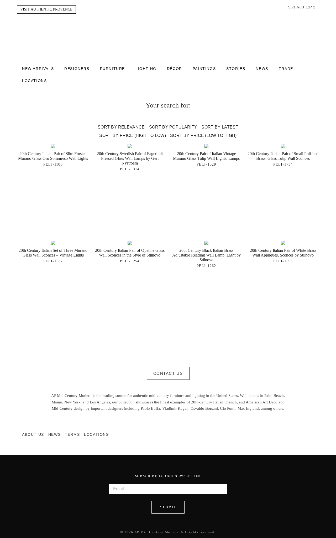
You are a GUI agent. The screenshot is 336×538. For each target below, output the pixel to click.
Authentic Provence (168, 31)
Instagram (306, 434)
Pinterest (316, 434)
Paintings (204, 69)
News (262, 69)
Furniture (112, 69)
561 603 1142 (302, 7)
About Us (33, 435)
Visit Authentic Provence (46, 9)
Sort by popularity (173, 127)
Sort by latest (219, 127)
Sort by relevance (121, 127)
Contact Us (168, 373)
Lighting (145, 69)
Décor (174, 69)
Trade (286, 69)
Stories (235, 69)
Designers (76, 69)
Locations (34, 81)
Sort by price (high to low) (132, 135)
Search (283, 7)
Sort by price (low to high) (203, 135)
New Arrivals (38, 69)
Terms (72, 435)
